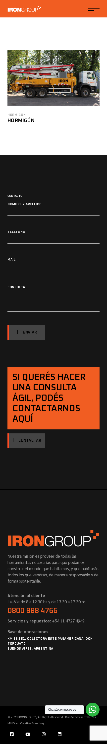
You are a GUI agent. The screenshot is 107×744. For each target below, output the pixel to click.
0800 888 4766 (32, 610)
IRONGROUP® (27, 717)
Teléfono (16, 232)
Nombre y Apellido (24, 204)
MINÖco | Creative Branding (25, 723)
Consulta (16, 287)
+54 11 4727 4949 (68, 620)
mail (11, 259)
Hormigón (16, 115)
